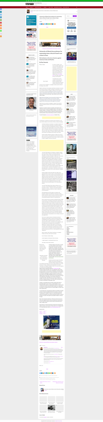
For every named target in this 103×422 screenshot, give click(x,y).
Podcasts (45, 7)
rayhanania (47, 19)
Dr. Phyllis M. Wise (56, 268)
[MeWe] (41, 23)
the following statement (50, 114)
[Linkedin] (46, 23)
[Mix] (1, 27)
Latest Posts (43, 345)
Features (31, 7)
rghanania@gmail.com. (51, 361)
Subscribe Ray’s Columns (58, 7)
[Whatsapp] (49, 23)
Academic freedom (43, 377)
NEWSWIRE (71, 195)
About (27, 7)
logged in (45, 417)
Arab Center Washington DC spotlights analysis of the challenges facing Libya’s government (70, 111)
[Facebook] (40, 23)
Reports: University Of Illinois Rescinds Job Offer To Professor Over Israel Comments (45, 312)
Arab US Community (38, 7)
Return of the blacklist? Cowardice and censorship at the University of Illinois (41, 312)
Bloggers (46, 375)
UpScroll (68, 233)
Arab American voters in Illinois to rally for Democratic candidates (54, 389)
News (52, 375)
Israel (46, 378)
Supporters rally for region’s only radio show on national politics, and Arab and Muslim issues (44, 10)
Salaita (48, 378)
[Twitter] (45, 23)
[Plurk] (43, 23)
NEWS (72, 94)
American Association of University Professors (52, 377)
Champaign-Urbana (42, 378)
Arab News (57, 356)
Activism (45, 390)
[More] (55, 23)
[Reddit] (51, 23)
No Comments (52, 19)
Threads (68, 234)
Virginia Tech (53, 379)
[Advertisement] (51, 34)
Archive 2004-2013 (66, 7)
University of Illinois (52, 378)
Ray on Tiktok (51, 7)
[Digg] (52, 23)
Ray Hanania (55, 375)
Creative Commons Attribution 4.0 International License (30, 143)
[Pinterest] (1, 22)
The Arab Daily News (38, 2)
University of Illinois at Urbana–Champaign (45, 379)
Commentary (50, 375)
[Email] (48, 23)
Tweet (47, 27)
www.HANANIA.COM (56, 354)
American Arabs (42, 375)
